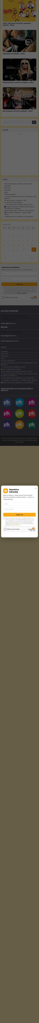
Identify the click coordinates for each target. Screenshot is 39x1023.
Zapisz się (19, 514)
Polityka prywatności (15, 525)
